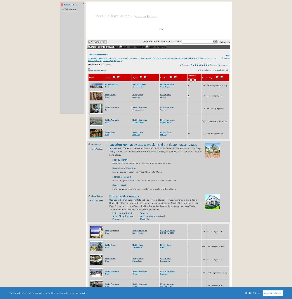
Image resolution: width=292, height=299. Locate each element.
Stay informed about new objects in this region (213, 70)
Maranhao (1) (135, 58)
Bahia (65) (103, 58)
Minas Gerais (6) (147, 58)
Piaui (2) (178, 58)
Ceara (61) (112, 58)
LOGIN (204, 35)
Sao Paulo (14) (108, 61)
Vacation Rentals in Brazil (98, 54)
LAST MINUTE (184, 35)
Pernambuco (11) (168, 58)
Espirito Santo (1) (123, 58)
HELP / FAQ (222, 35)
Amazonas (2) (93, 58)
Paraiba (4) (157, 58)
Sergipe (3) (118, 61)
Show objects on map (98, 70)
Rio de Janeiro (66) (189, 58)
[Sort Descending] (118, 78)
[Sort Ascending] (114, 78)
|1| (191, 65)
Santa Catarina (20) (95, 61)
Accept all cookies (272, 293)
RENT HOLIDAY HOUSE (124, 35)
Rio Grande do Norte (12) (207, 58)
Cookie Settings (252, 293)
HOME (98, 35)
